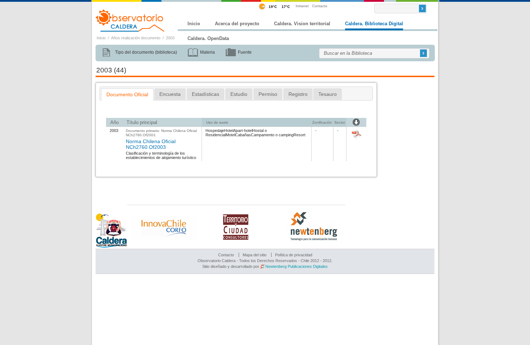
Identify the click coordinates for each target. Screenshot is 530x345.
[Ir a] (356, 139)
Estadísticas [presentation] (205, 94)
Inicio (193, 23)
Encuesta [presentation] (170, 94)
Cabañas (243, 135)
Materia (207, 52)
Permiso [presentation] (268, 94)
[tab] (127, 94)
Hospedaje (215, 130)
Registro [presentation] (298, 94)
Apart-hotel (242, 130)
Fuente (245, 52)
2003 (170, 38)
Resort (299, 135)
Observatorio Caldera (130, 20)
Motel (230, 135)
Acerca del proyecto (237, 23)
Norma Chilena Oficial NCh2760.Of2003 (151, 144)
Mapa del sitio (254, 255)
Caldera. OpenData (208, 38)
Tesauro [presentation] (327, 94)
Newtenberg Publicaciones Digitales (296, 266)
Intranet (302, 6)
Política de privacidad (293, 255)
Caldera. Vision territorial (302, 23)
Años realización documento (135, 38)
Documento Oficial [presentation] (127, 94)
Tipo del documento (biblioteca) (146, 52)
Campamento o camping (272, 135)
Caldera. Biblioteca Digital (374, 23)
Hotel (228, 130)
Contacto (319, 6)
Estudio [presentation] (238, 94)
